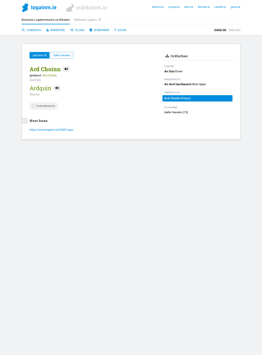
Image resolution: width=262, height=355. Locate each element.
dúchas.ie (204, 7)
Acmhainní (101, 30)
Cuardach (33, 30)
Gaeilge (220, 30)
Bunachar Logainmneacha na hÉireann (46, 19)
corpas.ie (174, 7)
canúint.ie (220, 7)
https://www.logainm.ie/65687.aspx (51, 129)
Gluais (79, 30)
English (234, 30)
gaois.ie (235, 7)
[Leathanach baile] (39, 8)
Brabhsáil (57, 30)
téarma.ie (158, 7)
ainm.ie (188, 7)
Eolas (121, 30)
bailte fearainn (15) (176, 112)
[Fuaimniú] (66, 69)
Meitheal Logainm (85, 19)
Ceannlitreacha (45, 106)
